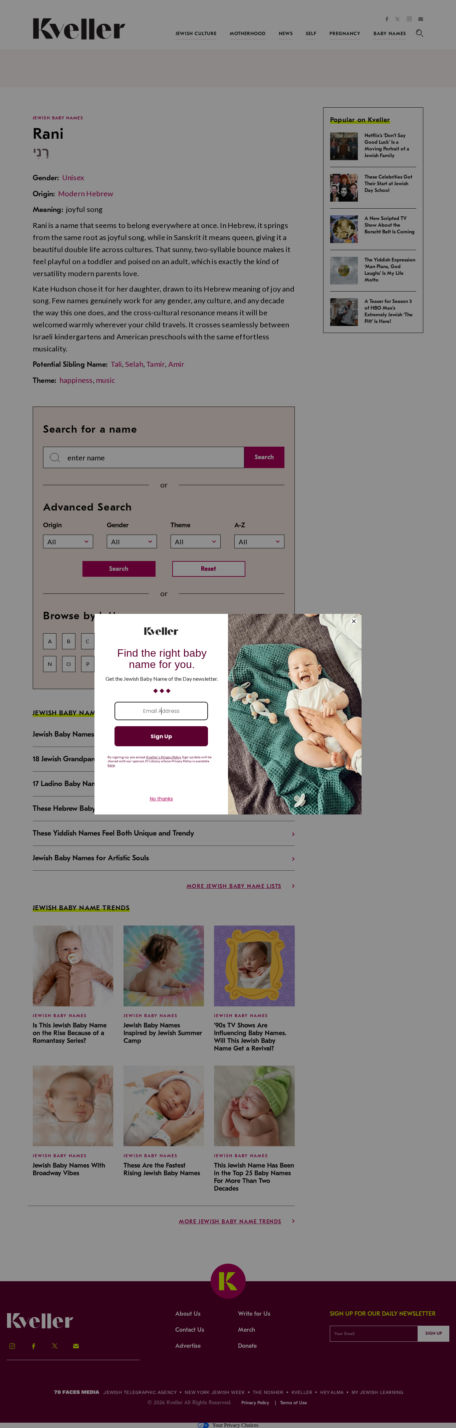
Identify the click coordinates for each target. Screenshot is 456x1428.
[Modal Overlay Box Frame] (228, 714)
